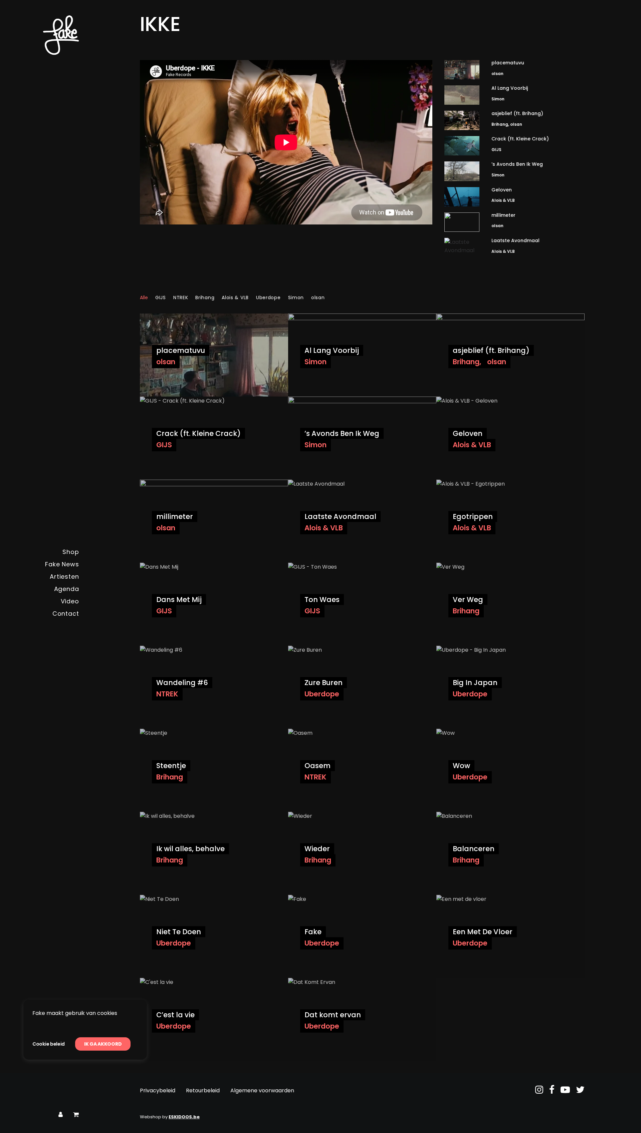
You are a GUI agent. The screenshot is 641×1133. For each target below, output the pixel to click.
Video (70, 601)
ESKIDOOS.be (184, 1117)
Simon (497, 99)
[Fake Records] (42, 35)
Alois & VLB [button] (235, 297)
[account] (60, 1115)
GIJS (496, 149)
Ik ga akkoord (103, 1044)
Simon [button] (296, 297)
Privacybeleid (157, 1090)
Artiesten (64, 576)
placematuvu (507, 62)
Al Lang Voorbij (509, 88)
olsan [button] (318, 297)
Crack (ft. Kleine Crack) (520, 138)
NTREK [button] (180, 297)
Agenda (66, 589)
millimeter (503, 215)
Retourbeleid (203, 1090)
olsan (497, 73)
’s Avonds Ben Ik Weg (517, 164)
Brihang (499, 124)
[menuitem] (42, 552)
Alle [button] (144, 297)
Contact (65, 613)
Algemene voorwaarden (262, 1090)
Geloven (501, 189)
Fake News (62, 564)
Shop (70, 552)
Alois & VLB (503, 200)
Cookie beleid (48, 1044)
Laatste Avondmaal (515, 240)
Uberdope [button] (268, 297)
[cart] (76, 1115)
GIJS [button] (160, 297)
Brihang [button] (204, 297)
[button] (461, 69)
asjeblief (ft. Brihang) (517, 113)
